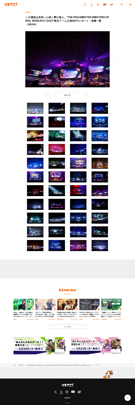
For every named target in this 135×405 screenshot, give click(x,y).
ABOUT (67, 398)
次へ (114, 59)
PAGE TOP (127, 398)
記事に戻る (67, 95)
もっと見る (67, 326)
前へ (21, 59)
